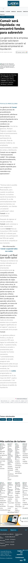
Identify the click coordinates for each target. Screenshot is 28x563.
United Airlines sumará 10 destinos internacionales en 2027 (13, 473)
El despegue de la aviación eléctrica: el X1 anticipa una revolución (3, 502)
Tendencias (8, 536)
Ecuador (7, 539)
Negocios (19, 11)
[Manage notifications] (24, 560)
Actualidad (9, 17)
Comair (14, 107)
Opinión (7, 544)
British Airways (18, 419)
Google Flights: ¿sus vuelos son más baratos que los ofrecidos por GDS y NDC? (18, 501)
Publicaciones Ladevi (18, 534)
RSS (21, 560)
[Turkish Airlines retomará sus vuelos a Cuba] (25, 447)
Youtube (12, 544)
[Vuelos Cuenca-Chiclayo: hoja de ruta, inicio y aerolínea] (17, 451)
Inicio (3, 17)
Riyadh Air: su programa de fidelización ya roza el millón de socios (4, 460)
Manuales (13, 11)
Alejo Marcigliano (10, 104)
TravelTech (3, 545)
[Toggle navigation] (3, 9)
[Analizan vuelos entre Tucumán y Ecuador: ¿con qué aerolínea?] (10, 489)
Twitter (12, 534)
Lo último (8, 11)
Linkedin (12, 542)
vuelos (13, 371)
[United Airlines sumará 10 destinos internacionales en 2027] (10, 454)
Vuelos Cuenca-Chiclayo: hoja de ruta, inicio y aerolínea (18, 467)
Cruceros (7, 542)
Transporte (8, 534)
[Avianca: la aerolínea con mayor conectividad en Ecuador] (25, 487)
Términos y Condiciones (6, 558)
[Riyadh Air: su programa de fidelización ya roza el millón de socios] (2, 446)
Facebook (12, 536)
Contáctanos (19, 557)
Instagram (12, 539)
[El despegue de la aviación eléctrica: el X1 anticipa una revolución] (2, 487)
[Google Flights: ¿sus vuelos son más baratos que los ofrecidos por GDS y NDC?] (17, 486)
